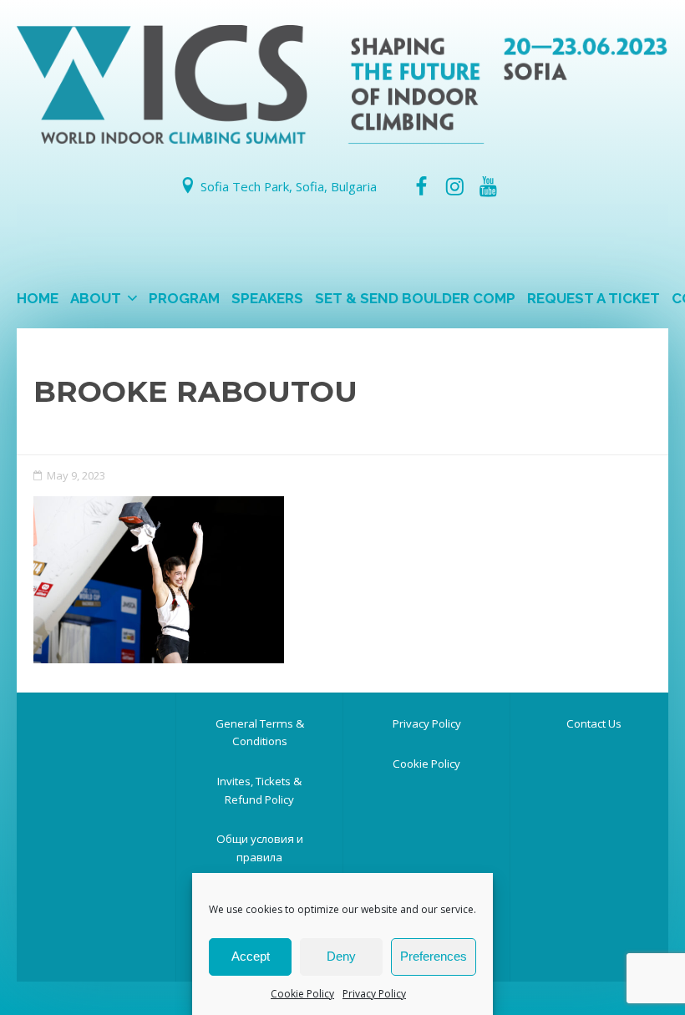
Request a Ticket (593, 298)
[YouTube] (488, 186)
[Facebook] (421, 186)
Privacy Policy (374, 994)
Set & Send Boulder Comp (415, 298)
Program (184, 298)
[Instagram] (454, 186)
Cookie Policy (302, 994)
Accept (250, 956)
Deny (341, 956)
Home (37, 298)
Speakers (267, 298)
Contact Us (594, 723)
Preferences (433, 956)
